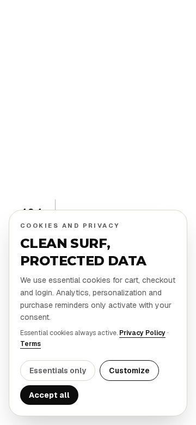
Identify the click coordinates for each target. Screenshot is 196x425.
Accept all (49, 395)
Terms (30, 343)
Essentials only (57, 370)
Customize (129, 370)
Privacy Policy (142, 333)
